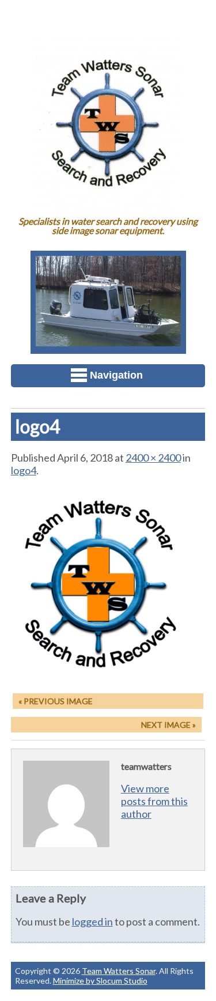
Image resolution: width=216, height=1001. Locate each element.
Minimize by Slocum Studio (100, 980)
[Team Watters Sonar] (108, 201)
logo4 (23, 470)
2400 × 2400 (153, 457)
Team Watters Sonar (119, 971)
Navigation (116, 375)
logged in (92, 921)
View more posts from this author (154, 801)
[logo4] (108, 677)
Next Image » (168, 725)
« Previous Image (55, 701)
